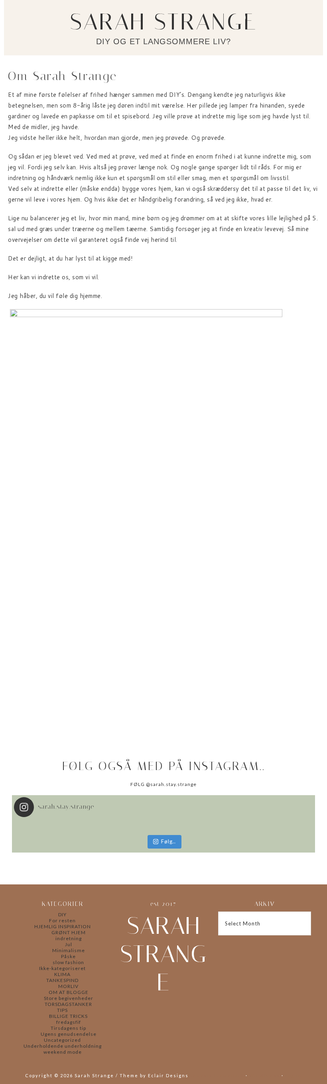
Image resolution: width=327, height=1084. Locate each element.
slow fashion (68, 962)
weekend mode (62, 1052)
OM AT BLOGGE (69, 992)
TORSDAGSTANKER (68, 1004)
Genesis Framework (216, 1075)
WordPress (264, 1075)
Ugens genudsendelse (69, 1034)
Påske (68, 956)
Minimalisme (68, 950)
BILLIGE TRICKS (68, 1016)
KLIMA (62, 974)
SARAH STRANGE (164, 21)
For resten (62, 920)
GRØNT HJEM (68, 932)
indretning (68, 938)
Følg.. (168, 841)
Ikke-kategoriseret (62, 968)
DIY (62, 914)
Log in (293, 1075)
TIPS (62, 1010)
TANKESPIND (62, 980)
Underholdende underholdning (63, 1046)
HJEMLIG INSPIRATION (62, 926)
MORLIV (68, 986)
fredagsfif (68, 1022)
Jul (68, 944)
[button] (309, 20)
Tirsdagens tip (68, 1028)
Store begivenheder (68, 998)
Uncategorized (62, 1040)
